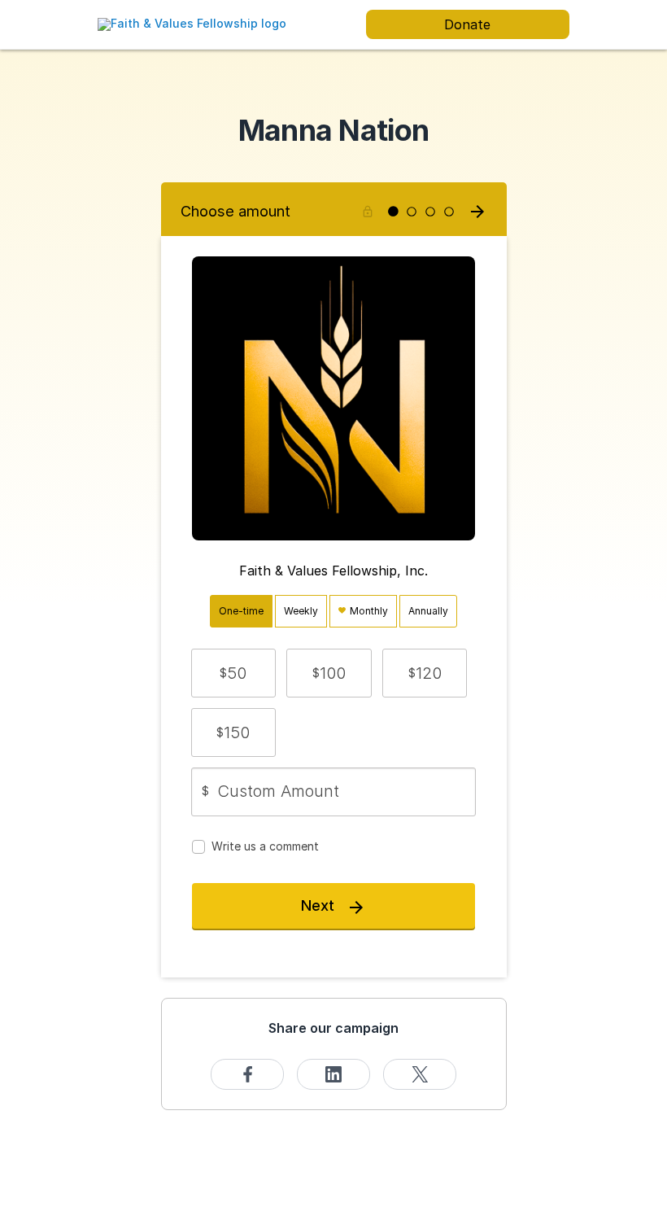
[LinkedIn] (333, 1074)
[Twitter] (419, 1074)
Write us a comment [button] (265, 846)
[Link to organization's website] (192, 23)
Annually (428, 611)
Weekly (301, 611)
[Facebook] (247, 1074)
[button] (233, 673)
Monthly (367, 611)
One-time (241, 611)
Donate (467, 24)
